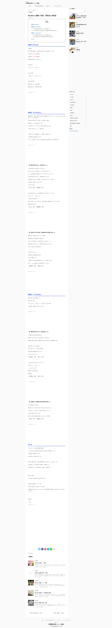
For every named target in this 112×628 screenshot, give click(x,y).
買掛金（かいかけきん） (36, 26)
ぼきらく (56, 622)
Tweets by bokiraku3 (73, 130)
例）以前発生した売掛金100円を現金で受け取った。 (44, 36)
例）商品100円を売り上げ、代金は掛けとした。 (43, 35)
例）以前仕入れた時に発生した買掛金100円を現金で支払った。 (46, 30)
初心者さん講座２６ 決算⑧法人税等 (43, 592)
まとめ (32, 39)
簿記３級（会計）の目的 (81, 41)
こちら (39, 59)
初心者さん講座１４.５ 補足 (41, 582)
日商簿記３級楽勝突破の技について (39, 6)
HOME (42, 620)
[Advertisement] (46, 101)
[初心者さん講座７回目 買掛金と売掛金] (48, 549)
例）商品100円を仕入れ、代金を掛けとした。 (43, 28)
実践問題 (78, 49)
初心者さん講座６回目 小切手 (41, 572)
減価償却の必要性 (80, 33)
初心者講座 (31, 553)
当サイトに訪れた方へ (67, 620)
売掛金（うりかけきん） (36, 33)
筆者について (60, 620)
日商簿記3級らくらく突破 (32, 3)
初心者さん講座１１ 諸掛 (40, 562)
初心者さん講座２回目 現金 (41, 602)
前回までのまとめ (35, 24)
